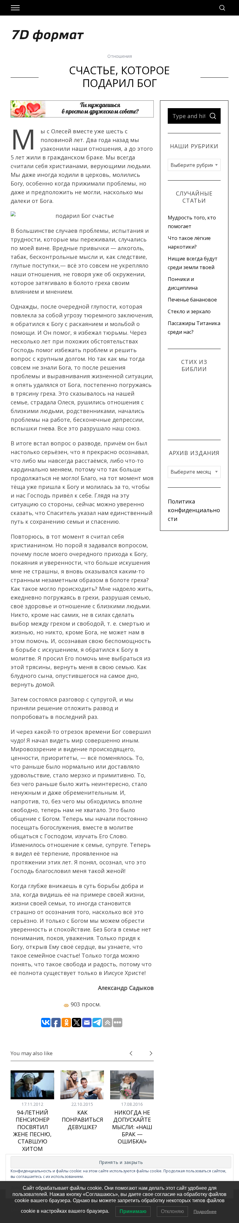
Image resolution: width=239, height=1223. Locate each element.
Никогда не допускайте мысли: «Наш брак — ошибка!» (132, 1127)
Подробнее (205, 1211)
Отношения (119, 56)
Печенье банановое (192, 299)
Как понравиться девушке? (82, 1120)
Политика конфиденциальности (194, 510)
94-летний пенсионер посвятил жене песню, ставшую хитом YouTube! (32, 1134)
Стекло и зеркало (189, 311)
